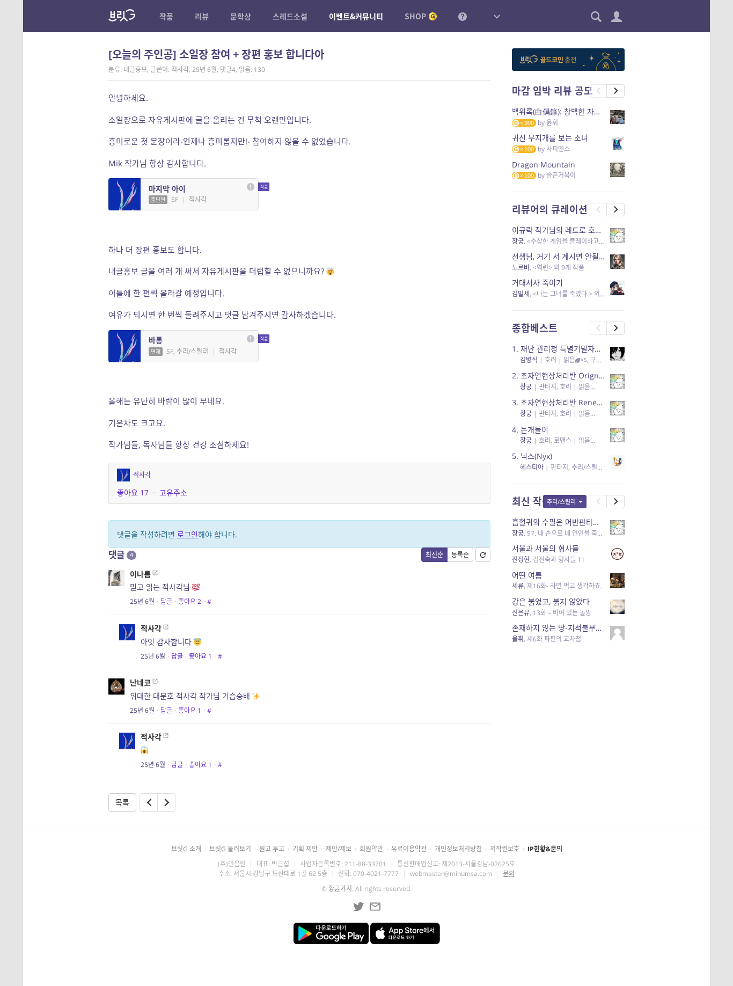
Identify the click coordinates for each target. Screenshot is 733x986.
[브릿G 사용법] (463, 16)
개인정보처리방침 (458, 848)
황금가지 (340, 888)
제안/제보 (338, 848)
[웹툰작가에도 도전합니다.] (149, 802)
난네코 (140, 682)
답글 (166, 601)
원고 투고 (271, 848)
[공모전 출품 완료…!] (166, 802)
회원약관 (371, 848)
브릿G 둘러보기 (230, 848)
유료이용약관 (409, 848)
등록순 (460, 554)
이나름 (140, 574)
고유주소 (173, 492)
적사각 (151, 628)
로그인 (187, 534)
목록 (122, 802)
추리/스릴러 (561, 502)
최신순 (434, 554)
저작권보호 (504, 848)
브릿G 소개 (186, 848)
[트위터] (358, 906)
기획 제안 (305, 848)
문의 (509, 873)
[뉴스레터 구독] (375, 906)
